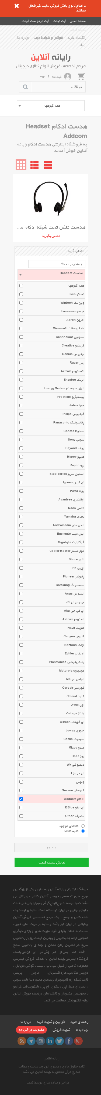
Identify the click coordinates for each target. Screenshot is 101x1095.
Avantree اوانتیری (71, 499)
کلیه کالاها (71, 831)
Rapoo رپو (77, 465)
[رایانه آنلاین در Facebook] (69, 1041)
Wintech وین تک (72, 302)
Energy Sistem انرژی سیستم (64, 388)
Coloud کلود (75, 696)
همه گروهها (76, 285)
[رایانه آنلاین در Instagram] (40, 1041)
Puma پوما (77, 491)
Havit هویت (76, 628)
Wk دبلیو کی (75, 764)
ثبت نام (56, 77)
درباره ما (23, 37)
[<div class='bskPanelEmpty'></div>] (81, 76)
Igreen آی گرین (73, 482)
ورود (42, 76)
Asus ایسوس (74, 593)
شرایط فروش (61, 1030)
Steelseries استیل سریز (67, 474)
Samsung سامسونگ (70, 585)
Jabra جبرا (76, 405)
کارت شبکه (81, 979)
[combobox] (51, 105)
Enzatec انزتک (74, 379)
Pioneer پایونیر (73, 576)
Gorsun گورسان (73, 790)
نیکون (55, 986)
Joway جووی (75, 730)
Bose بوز (78, 756)
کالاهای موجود (68, 826)
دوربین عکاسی (78, 973)
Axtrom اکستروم (72, 371)
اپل (64, 986)
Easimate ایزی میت (70, 533)
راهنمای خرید (77, 37)
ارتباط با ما (78, 45)
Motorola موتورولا (71, 670)
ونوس (80, 782)
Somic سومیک (74, 739)
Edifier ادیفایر (74, 653)
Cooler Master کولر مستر (67, 551)
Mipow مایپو (75, 456)
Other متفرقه (74, 816)
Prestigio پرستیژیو (70, 397)
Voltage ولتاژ (74, 713)
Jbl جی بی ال (75, 602)
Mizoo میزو (76, 747)
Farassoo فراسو (72, 311)
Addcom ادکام (74, 799)
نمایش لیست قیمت (51, 862)
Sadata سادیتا (74, 431)
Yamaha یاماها (74, 516)
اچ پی (45, 986)
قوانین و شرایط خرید (48, 37)
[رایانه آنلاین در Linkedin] (50, 1041)
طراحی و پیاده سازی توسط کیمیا (47, 1082)
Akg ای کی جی (74, 610)
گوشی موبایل (24, 966)
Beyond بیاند (74, 448)
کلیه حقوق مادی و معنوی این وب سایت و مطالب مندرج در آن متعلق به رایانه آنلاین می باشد (51, 1069)
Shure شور (76, 559)
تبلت (39, 966)
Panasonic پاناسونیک (68, 422)
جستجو (51, 847)
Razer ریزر (77, 362)
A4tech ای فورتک (72, 722)
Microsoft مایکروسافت (68, 328)
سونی (17, 979)
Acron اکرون (75, 320)
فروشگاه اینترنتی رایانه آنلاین (68, 959)
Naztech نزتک (74, 645)
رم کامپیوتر (64, 979)
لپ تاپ (51, 966)
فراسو (17, 986)
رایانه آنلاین (51, 1058)
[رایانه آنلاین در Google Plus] (78, 1041)
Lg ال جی (77, 773)
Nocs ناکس (76, 508)
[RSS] (22, 1041)
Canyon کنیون (74, 636)
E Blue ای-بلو (74, 807)
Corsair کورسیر (73, 687)
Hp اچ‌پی (78, 568)
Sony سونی (76, 439)
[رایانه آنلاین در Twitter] (59, 1041)
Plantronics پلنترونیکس (66, 662)
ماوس (34, 973)
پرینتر (18, 973)
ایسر (83, 986)
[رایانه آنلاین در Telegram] (31, 1041)
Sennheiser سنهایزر (70, 337)
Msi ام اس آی (75, 679)
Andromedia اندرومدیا (68, 525)
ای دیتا (73, 986)
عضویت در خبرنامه (31, 1029)
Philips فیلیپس (73, 414)
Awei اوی (77, 705)
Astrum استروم (73, 619)
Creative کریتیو (73, 345)
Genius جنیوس (73, 354)
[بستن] (16, 6)
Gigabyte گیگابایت (71, 542)
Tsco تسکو (76, 294)
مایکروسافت (30, 986)
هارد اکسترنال (57, 973)
